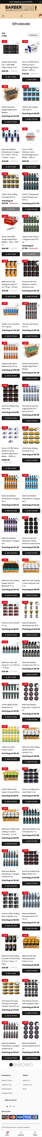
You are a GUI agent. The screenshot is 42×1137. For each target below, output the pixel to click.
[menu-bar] (3, 16)
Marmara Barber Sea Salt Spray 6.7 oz (31, 830)
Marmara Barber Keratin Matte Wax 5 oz (31, 1046)
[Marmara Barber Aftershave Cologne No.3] (11, 483)
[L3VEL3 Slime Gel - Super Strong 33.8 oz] (11, 776)
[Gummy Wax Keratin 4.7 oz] (11, 610)
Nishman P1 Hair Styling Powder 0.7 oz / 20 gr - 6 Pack (9, 284)
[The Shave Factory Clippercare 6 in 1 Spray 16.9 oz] (31, 393)
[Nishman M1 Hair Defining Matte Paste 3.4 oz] (31, 943)
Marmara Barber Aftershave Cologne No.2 (31, 498)
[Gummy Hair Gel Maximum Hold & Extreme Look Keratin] (31, 525)
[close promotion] (40, 2)
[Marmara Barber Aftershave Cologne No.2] (31, 483)
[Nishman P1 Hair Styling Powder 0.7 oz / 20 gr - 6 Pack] (11, 269)
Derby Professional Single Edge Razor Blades (30, 366)
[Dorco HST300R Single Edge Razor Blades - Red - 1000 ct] (11, 224)
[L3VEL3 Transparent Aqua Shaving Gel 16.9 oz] (31, 181)
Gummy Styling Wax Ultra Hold (10, 407)
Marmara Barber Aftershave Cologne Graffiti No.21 (10, 1046)
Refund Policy (7, 1089)
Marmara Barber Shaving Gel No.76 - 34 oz (30, 916)
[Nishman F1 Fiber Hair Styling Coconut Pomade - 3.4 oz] (11, 816)
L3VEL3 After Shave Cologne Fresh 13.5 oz (30, 239)
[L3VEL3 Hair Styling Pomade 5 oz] (31, 435)
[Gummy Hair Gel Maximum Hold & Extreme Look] (31, 269)
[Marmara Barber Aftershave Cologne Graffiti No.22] (11, 858)
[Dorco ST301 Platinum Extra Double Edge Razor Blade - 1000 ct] (31, 136)
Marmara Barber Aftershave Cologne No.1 (10, 541)
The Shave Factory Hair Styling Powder (30, 1002)
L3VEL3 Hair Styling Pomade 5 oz (30, 449)
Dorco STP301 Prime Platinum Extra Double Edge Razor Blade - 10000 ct (10, 452)
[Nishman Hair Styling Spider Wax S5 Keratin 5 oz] (31, 734)
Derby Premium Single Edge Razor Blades (9, 110)
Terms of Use (6, 1085)
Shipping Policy (7, 1093)
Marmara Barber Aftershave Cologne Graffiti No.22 (10, 874)
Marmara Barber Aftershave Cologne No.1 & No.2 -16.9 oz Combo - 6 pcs (10, 153)
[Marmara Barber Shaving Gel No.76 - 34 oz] (31, 901)
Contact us (27, 1085)
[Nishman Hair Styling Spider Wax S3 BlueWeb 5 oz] (11, 568)
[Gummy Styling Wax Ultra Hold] (11, 393)
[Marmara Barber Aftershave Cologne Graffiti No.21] (11, 1030)
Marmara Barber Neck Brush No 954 (30, 624)
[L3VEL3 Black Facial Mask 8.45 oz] (11, 692)
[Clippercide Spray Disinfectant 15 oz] (11, 351)
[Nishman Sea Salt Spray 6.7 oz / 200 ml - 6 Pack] (11, 649)
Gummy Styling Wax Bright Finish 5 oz (30, 872)
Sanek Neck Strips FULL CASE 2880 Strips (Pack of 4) (9, 65)
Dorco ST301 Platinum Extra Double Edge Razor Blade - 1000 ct (30, 153)
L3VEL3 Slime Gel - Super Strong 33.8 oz (11, 790)
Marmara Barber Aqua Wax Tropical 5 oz (31, 707)
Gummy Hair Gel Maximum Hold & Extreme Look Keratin (31, 541)
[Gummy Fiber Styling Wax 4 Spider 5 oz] (11, 901)
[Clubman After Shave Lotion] (11, 734)
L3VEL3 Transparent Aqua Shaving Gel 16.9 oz (30, 197)
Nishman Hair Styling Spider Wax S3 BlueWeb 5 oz (10, 583)
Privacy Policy (7, 1081)
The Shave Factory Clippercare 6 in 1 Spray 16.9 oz (30, 409)
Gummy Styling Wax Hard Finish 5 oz (30, 790)
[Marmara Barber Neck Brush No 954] (31, 610)
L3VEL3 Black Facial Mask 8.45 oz (10, 706)
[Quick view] (17, 43)
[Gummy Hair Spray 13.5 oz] (31, 311)
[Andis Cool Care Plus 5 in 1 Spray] (11, 311)
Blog (24, 1089)
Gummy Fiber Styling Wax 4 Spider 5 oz (10, 914)
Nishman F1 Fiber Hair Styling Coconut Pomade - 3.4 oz (10, 832)
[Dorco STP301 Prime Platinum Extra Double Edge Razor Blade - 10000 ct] (11, 435)
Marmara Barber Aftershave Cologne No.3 (10, 498)
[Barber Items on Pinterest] (10, 1106)
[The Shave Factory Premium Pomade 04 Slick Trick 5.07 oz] (11, 988)
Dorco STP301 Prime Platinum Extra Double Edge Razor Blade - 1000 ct (30, 66)
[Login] (21, 16)
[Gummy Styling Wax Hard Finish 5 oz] (31, 776)
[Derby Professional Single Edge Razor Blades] (31, 351)
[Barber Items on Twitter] (7, 1106)
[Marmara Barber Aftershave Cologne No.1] (11, 525)
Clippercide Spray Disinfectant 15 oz (9, 364)
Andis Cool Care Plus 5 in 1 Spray (11, 325)
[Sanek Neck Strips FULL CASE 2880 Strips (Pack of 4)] (11, 49)
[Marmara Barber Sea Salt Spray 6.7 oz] (31, 816)
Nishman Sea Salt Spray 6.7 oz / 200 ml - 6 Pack (10, 665)
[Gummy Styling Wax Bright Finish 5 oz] (31, 858)
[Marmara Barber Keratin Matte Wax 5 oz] (31, 1030)
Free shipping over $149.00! (21, 2)
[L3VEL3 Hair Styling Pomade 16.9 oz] (11, 181)
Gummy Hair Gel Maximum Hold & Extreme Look (29, 284)
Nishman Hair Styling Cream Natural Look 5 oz (31, 583)
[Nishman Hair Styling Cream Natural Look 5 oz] (31, 568)
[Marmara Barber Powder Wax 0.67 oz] (31, 649)
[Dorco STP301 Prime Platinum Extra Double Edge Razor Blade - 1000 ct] (31, 49)
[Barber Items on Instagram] (13, 1106)
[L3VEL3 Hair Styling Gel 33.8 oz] (31, 94)
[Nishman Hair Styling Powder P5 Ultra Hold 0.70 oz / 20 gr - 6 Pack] (11, 943)
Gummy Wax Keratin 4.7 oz (10, 624)
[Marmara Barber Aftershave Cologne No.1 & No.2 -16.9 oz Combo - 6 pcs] (11, 136)
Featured (33, 35)
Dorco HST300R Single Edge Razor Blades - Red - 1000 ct (10, 240)
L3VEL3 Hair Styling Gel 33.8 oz (30, 108)
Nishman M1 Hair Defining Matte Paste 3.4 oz (29, 959)
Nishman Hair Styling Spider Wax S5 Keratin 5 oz (31, 750)
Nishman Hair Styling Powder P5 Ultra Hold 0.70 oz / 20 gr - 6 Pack (11, 960)
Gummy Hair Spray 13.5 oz (30, 325)
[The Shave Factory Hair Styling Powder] (31, 988)
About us (26, 1081)
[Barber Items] (21, 8)
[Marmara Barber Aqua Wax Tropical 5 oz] (31, 692)
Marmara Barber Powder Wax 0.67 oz (30, 663)
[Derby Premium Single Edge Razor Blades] (11, 94)
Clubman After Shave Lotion (8, 748)
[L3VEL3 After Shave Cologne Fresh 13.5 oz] (31, 224)
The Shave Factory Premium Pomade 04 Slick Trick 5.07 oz (10, 1004)
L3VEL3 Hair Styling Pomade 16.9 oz (9, 195)
